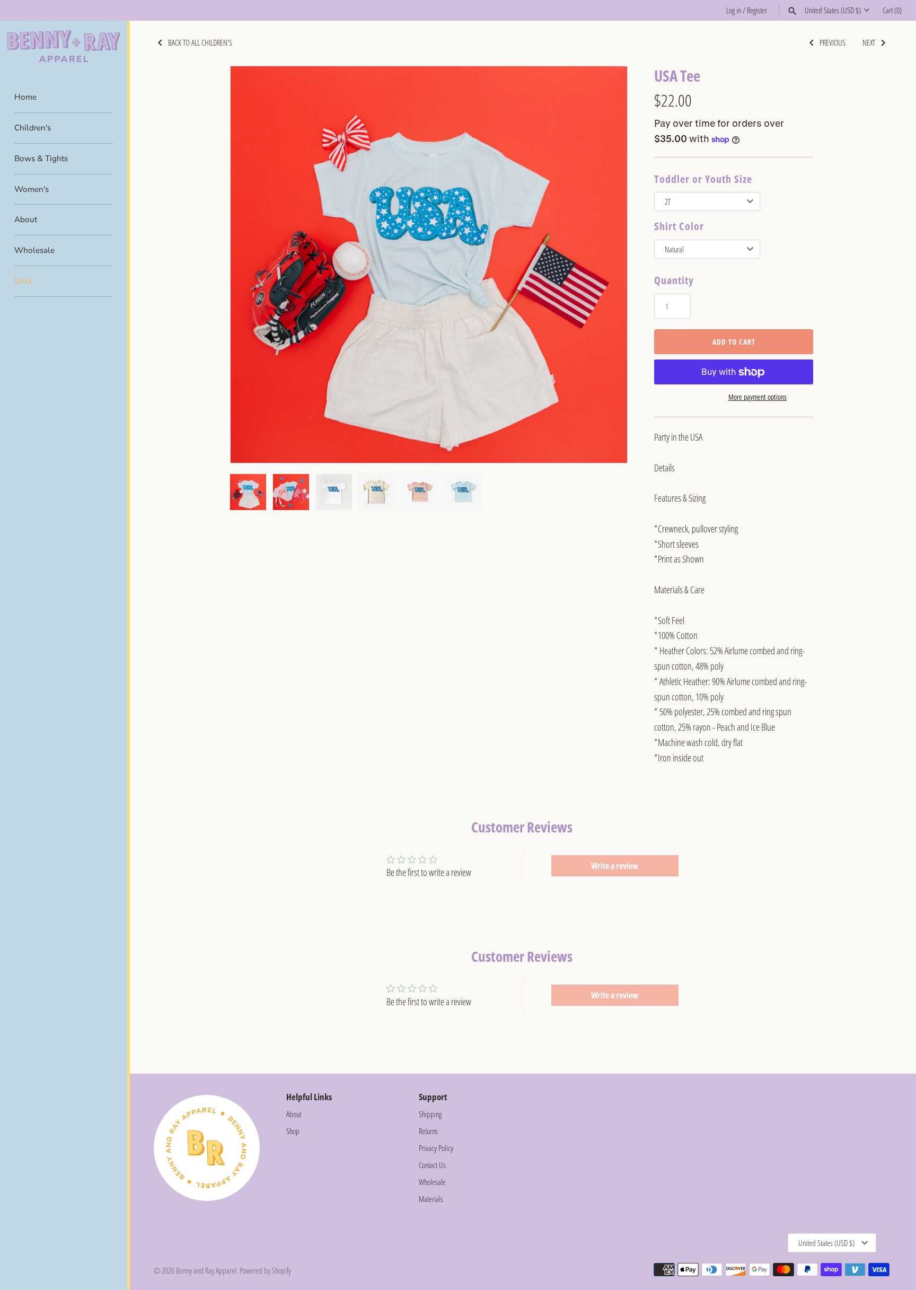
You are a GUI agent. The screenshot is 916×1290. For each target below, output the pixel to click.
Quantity (674, 280)
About (25, 219)
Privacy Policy (436, 1148)
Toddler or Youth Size (703, 179)
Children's (32, 127)
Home (25, 97)
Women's (31, 189)
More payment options (757, 397)
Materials (431, 1199)
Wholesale (34, 250)
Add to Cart (733, 342)
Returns (428, 1131)
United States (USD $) (833, 10)
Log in (733, 10)
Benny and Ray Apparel (206, 1270)
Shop (293, 1131)
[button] (604, 264)
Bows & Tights (41, 158)
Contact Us (432, 1165)
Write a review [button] (614, 866)
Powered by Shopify (265, 1270)
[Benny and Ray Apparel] (63, 46)
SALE (24, 281)
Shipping (430, 1114)
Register (757, 10)
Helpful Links (309, 1096)
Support (433, 1096)
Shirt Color (679, 226)
